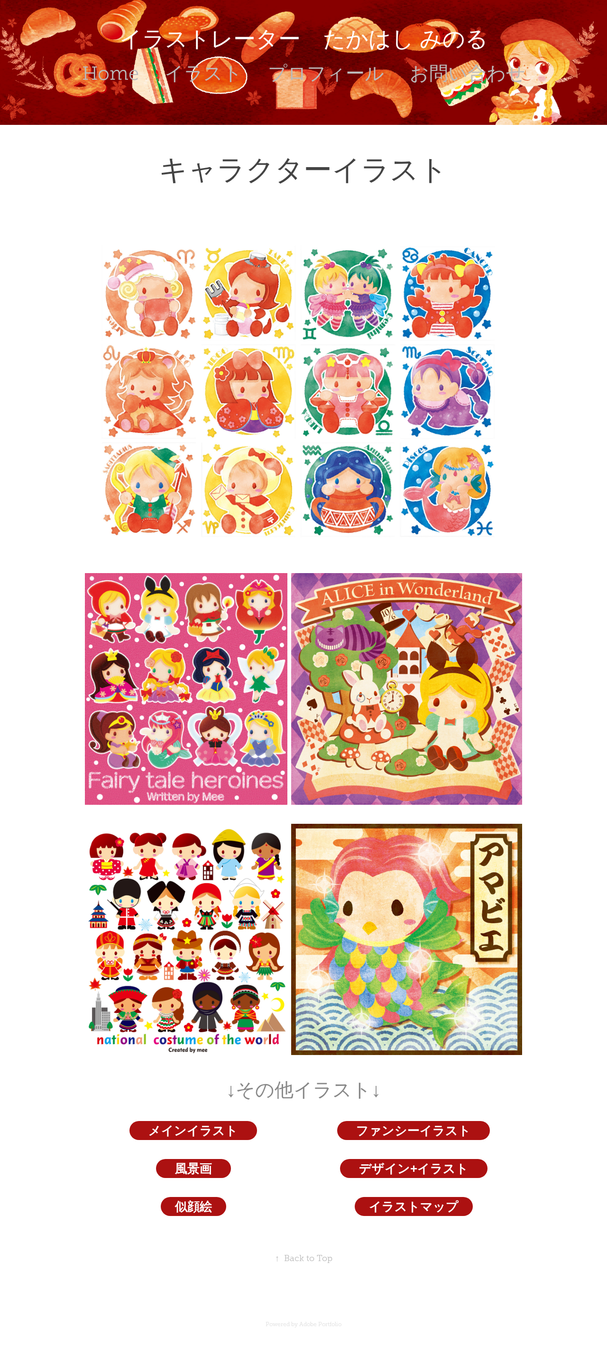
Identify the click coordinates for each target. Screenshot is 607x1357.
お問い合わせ (467, 73)
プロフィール (326, 73)
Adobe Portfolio (320, 1324)
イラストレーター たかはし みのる (304, 39)
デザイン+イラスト (414, 1168)
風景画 (193, 1168)
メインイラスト (193, 1130)
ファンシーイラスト (413, 1130)
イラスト (203, 73)
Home (110, 73)
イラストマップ (414, 1206)
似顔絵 (193, 1206)
